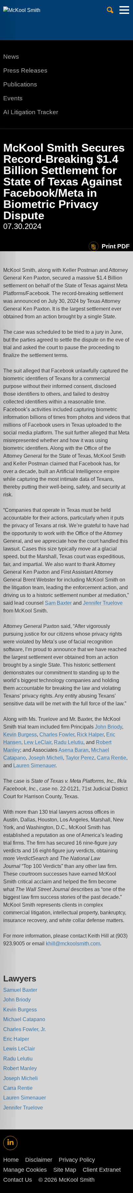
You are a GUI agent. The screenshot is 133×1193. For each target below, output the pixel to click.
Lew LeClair (37, 742)
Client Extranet (102, 1170)
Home (11, 1160)
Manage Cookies (25, 1170)
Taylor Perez (80, 758)
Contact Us (17, 1180)
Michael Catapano (24, 1019)
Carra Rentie (111, 758)
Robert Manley (20, 1068)
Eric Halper (16, 1039)
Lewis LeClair (19, 1048)
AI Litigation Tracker (30, 112)
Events (13, 98)
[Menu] (124, 12)
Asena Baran (73, 750)
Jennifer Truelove (103, 603)
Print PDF (116, 246)
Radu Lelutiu (68, 742)
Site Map (64, 1170)
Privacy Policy (77, 1160)
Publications (20, 84)
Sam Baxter (58, 603)
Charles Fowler (56, 734)
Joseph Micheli (45, 758)
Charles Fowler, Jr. (24, 1029)
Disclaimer (38, 1160)
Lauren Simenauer (34, 765)
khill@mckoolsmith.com (73, 943)
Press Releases (25, 70)
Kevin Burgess (20, 734)
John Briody (108, 727)
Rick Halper (90, 734)
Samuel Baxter (20, 990)
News (11, 56)
